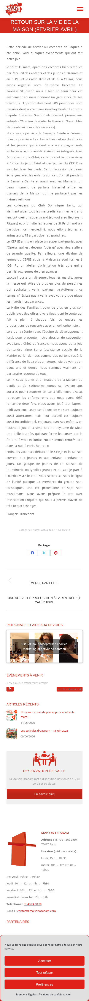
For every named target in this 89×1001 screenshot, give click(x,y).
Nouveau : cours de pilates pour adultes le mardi (47, 714)
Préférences (44, 984)
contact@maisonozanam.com (36, 911)
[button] (10, 689)
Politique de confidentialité (55, 994)
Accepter (44, 961)
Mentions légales (26, 994)
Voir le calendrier (68, 689)
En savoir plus (44, 794)
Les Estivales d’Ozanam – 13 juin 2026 (44, 731)
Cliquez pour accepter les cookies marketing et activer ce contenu (44, 646)
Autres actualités (43, 530)
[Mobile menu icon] (80, 9)
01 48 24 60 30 (32, 904)
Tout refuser (44, 972)
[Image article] (11, 715)
